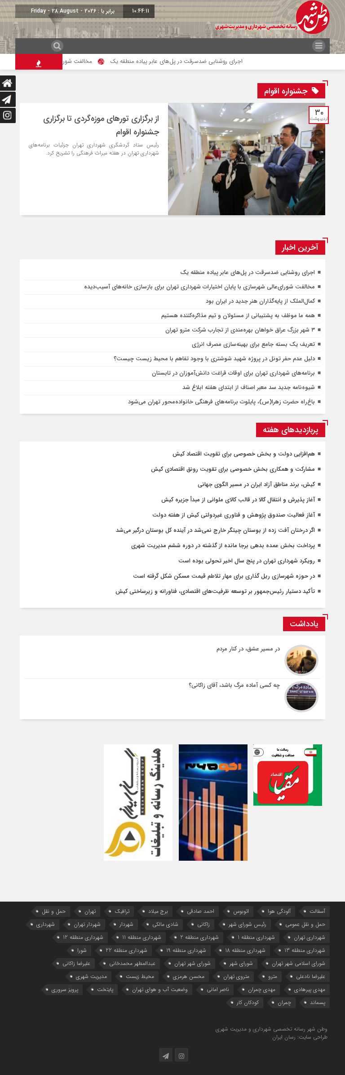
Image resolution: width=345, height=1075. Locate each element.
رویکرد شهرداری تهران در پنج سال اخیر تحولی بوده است (246, 561)
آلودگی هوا (279, 911)
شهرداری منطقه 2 (199, 937)
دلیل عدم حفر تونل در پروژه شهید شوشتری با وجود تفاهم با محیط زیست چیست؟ (214, 358)
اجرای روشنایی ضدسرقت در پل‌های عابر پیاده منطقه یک (192, 61)
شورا (82, 950)
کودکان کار (248, 1002)
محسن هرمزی (188, 976)
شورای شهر (241, 963)
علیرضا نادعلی (310, 976)
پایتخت (105, 989)
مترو (272, 976)
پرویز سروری (65, 989)
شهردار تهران (87, 924)
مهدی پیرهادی (309, 989)
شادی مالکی (165, 924)
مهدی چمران (261, 989)
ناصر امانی (218, 989)
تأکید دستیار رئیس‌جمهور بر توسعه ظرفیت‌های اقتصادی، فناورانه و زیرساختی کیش (215, 591)
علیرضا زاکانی (76, 963)
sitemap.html (198, 1029)
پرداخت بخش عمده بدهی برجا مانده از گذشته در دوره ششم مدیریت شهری (223, 545)
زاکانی (203, 924)
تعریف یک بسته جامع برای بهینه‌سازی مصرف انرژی (253, 344)
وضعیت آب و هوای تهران (160, 989)
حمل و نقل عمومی (305, 924)
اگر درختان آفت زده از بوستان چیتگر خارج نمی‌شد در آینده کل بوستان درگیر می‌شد (215, 530)
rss (178, 1029)
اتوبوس (241, 911)
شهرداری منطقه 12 (83, 937)
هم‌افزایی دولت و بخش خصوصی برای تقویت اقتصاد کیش (243, 454)
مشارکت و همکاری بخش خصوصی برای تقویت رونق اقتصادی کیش (233, 469)
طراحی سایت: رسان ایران (299, 1037)
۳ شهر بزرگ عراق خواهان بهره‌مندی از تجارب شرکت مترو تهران (240, 330)
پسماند (317, 1002)
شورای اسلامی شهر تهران (298, 963)
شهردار (126, 924)
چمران (284, 1002)
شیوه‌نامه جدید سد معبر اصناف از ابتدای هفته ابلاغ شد (248, 387)
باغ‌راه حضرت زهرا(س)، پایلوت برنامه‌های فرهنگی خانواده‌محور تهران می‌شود (221, 402)
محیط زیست (140, 976)
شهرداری (45, 924)
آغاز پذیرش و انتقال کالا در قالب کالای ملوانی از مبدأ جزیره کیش (238, 499)
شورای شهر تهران (192, 963)
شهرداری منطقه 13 (304, 950)
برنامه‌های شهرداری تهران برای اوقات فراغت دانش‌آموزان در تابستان (233, 373)
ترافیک (122, 911)
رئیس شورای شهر (247, 924)
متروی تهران (236, 976)
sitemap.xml (160, 1029)
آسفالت (317, 911)
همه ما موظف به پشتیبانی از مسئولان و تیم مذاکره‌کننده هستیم (238, 315)
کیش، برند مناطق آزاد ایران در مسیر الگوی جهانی (256, 484)
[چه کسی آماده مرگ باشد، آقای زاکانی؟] (172, 695)
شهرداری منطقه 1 (256, 937)
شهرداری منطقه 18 (245, 950)
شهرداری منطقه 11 (141, 937)
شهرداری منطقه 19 (186, 950)
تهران (90, 911)
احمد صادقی (200, 911)
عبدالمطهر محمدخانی (132, 963)
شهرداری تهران (309, 937)
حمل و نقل (54, 911)
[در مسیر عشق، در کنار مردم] (172, 660)
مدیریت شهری (91, 976)
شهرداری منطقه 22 (126, 950)
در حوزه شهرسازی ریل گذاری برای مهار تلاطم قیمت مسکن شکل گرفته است (224, 576)
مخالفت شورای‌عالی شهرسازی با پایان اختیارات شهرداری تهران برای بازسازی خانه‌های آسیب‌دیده (199, 287)
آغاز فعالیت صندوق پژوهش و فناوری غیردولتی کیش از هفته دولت (233, 515)
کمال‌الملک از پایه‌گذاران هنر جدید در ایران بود (260, 301)
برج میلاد (158, 911)
